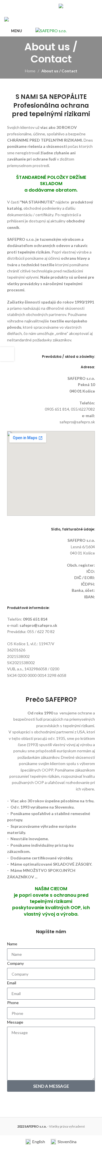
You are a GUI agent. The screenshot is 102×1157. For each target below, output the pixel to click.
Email (11, 982)
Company (15, 963)
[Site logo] (51, 30)
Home (30, 70)
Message (15, 1022)
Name (12, 943)
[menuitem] (68, 6)
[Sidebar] (7, 354)
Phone (13, 1002)
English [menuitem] (38, 1141)
